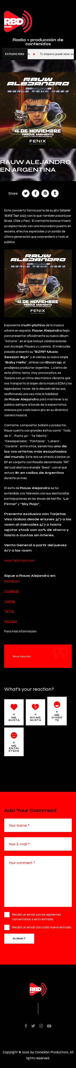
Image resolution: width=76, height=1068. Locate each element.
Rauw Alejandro (22, 656)
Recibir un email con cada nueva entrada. (42, 927)
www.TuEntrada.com (19, 560)
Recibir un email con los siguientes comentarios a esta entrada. (36, 916)
